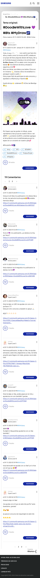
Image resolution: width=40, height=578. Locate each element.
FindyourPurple (27, 153)
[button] (33, 43)
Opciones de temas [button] (33, 19)
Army (8, 149)
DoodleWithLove (12, 153)
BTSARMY (28, 149)
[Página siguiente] (16, 181)
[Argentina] (6, 3)
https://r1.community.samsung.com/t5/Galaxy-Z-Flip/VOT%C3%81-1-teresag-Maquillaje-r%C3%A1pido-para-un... (20, 363)
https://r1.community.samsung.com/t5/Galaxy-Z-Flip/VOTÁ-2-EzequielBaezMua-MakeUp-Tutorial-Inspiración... (20, 320)
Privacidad (5, 565)
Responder (30, 216)
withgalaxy (10, 157)
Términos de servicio (9, 561)
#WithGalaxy (7, 50)
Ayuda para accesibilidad (10, 557)
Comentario (30, 168)
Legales (4, 568)
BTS (17, 149)
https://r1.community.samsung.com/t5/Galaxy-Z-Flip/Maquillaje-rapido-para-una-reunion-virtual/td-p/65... (20, 524)
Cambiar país (6, 572)
